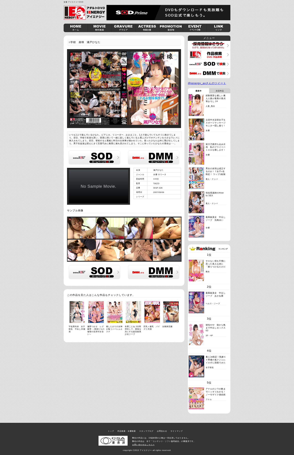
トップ (111, 431)
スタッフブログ (146, 431)
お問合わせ (162, 431)
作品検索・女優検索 (126, 431)
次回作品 (220, 91)
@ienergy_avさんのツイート (207, 83)
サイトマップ (176, 431)
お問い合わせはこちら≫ (143, 445)
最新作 (198, 91)
